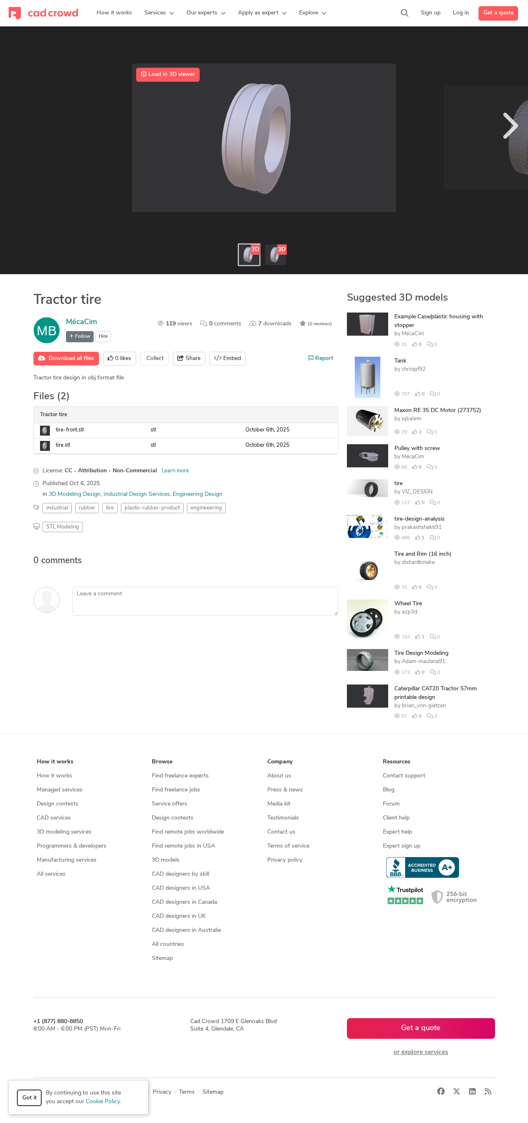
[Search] (405, 13)
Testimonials (283, 818)
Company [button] (279, 762)
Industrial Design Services (137, 494)
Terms (187, 1092)
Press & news (285, 790)
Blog (388, 790)
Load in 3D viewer (171, 74)
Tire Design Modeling (421, 653)
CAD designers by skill (180, 874)
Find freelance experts (180, 776)
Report (323, 358)
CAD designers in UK (179, 916)
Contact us (281, 832)
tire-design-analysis (419, 519)
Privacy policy (284, 860)
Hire (103, 336)
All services (51, 874)
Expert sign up (401, 846)
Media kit (278, 804)
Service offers (169, 804)
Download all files (69, 358)
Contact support (404, 776)
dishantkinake (418, 562)
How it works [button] (55, 762)
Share (192, 358)
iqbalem (411, 419)
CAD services (54, 818)
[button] (159, 13)
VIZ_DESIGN (417, 492)
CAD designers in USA (181, 888)
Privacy (162, 1092)
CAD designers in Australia (186, 930)
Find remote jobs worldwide (188, 832)
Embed (231, 358)
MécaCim (81, 322)
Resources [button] (396, 762)
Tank (400, 361)
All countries (168, 944)
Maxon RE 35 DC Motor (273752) (437, 411)
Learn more (175, 471)
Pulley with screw (417, 448)
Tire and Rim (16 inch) (423, 554)
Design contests (57, 804)
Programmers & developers (71, 846)
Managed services (59, 790)
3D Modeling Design (75, 494)
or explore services (421, 1052)
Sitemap (162, 958)
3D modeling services (64, 832)
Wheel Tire (408, 604)
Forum (391, 804)
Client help (396, 818)
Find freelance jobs (176, 790)
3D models (165, 860)
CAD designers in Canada (184, 902)
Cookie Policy (103, 1102)
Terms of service (288, 846)
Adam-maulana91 (424, 661)
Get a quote (498, 13)
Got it (29, 1098)
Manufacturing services (67, 860)
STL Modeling (62, 527)
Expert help (397, 832)
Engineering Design (197, 494)
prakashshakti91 (422, 527)
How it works (54, 776)
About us (279, 776)
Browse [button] (162, 762)
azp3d (409, 612)
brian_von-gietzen (424, 705)
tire (398, 484)
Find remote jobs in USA (183, 846)
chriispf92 (414, 369)
